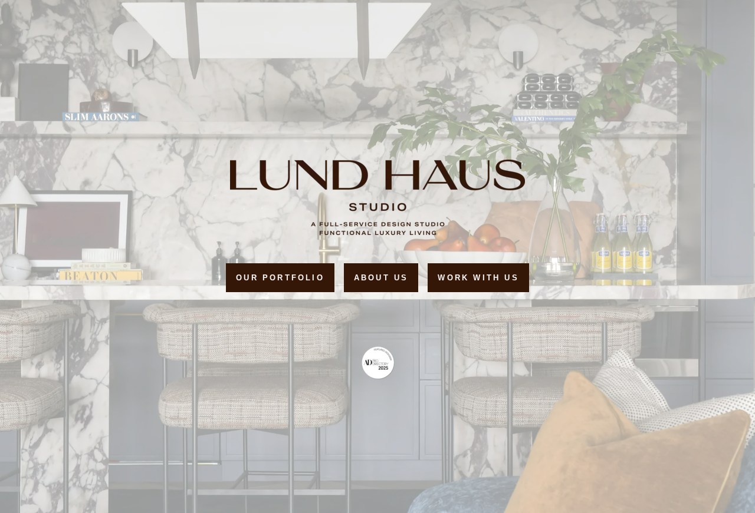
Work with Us (478, 277)
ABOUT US (381, 277)
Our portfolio (280, 277)
